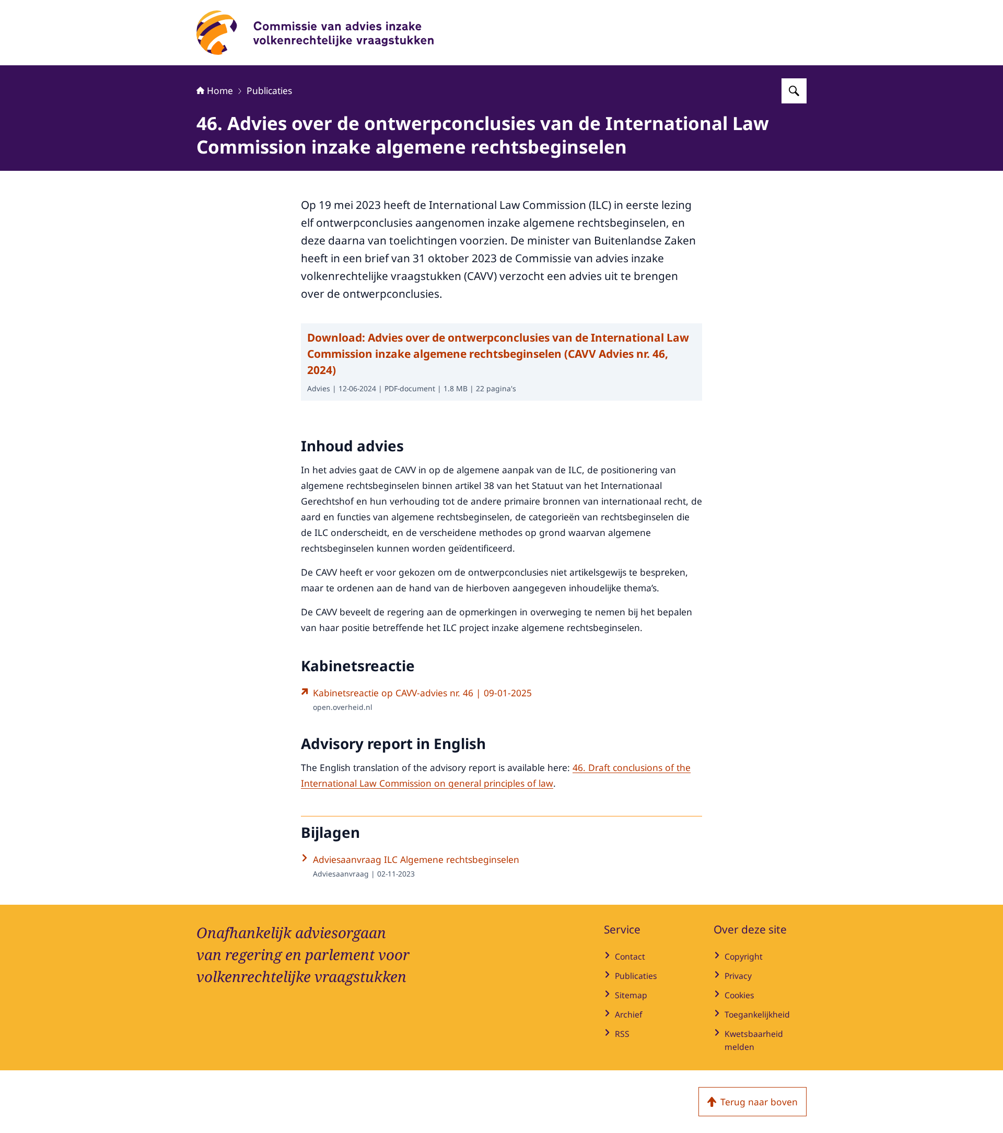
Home (220, 90)
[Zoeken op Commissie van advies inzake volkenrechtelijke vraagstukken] (794, 90)
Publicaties (269, 90)
